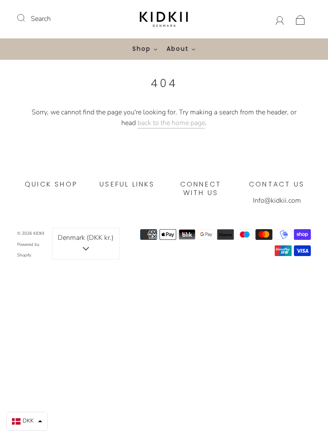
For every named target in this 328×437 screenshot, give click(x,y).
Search (41, 18)
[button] (27, 421)
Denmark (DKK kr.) (86, 237)
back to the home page (171, 123)
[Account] (280, 18)
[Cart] (300, 18)
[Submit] (26, 18)
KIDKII (38, 233)
